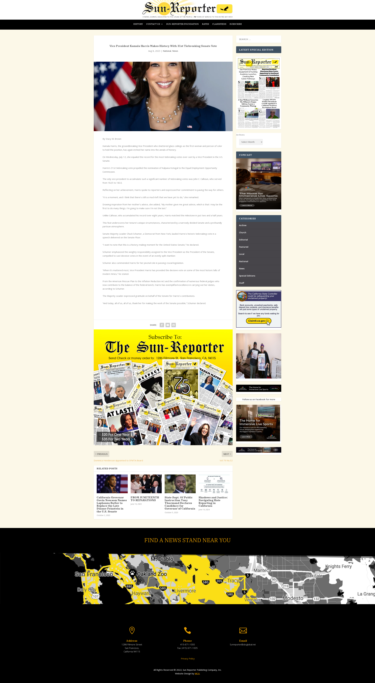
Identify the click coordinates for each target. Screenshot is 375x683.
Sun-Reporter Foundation (182, 24)
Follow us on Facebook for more (258, 399)
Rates (205, 24)
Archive (242, 225)
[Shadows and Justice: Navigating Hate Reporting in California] (214, 483)
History (138, 24)
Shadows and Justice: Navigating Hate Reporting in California (213, 502)
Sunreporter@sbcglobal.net (243, 644)
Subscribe (236, 24)
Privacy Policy (187, 658)
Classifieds (219, 24)
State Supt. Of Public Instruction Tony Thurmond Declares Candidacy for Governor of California (180, 503)
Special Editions (247, 275)
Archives (240, 134)
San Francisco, (132, 648)
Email (243, 640)
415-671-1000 (187, 644)
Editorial (243, 239)
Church (242, 232)
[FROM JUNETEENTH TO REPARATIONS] (146, 483)
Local (241, 254)
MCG (197, 673)
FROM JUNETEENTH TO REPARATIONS (145, 499)
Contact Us (153, 24)
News (175, 50)
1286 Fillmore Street (132, 644)
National (167, 50)
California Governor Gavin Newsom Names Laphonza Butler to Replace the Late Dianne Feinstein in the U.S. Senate (112, 504)
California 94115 (132, 651)
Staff (241, 282)
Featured (243, 246)
